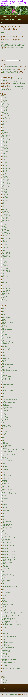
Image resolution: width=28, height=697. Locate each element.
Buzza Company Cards (7, 348)
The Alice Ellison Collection (8, 610)
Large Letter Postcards (7, 465)
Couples (4, 373)
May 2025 (4, 98)
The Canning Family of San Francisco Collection (13, 612)
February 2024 (5, 115)
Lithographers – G (6, 477)
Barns (3, 319)
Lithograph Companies (7, 474)
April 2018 (4, 209)
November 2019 (6, 183)
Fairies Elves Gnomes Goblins (9, 399)
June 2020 (4, 173)
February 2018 (5, 212)
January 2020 (5, 180)
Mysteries (4, 504)
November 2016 (6, 235)
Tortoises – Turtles (6, 632)
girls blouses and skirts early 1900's (13, 45)
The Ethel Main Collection (8, 616)
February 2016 (5, 249)
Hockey (4, 439)
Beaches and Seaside (7, 322)
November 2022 (6, 136)
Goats (3, 430)
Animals (4, 313)
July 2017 (4, 223)
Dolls (3, 387)
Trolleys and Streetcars (7, 642)
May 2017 (4, 226)
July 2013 (4, 296)
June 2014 (4, 279)
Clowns (4, 372)
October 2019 (5, 185)
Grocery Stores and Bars (8, 433)
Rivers (3, 569)
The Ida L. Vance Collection (8, 618)
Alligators (4, 310)
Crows (3, 381)
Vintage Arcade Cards (7, 657)
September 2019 (6, 186)
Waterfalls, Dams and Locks (8, 662)
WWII (3, 671)
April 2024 (4, 112)
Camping (4, 354)
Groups (4, 434)
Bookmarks (4, 334)
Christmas (4, 369)
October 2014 (5, 273)
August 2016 (5, 240)
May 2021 (4, 156)
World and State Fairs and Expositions (11, 668)
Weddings (4, 664)
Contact (11, 16)
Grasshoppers (5, 431)
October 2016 (5, 237)
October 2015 (5, 255)
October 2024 (5, 103)
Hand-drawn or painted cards (9, 436)
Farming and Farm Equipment (9, 402)
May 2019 (4, 191)
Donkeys (4, 389)
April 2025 (4, 100)
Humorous (4, 448)
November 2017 (6, 217)
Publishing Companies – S (8, 557)
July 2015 (4, 259)
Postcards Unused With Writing (9, 537)
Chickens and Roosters (7, 364)
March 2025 (5, 101)
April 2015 (4, 264)
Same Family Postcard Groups (9, 575)
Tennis (3, 607)
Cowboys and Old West (7, 376)
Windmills (4, 665)
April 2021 (4, 158)
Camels (4, 352)
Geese (3, 424)
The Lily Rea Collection (7, 623)
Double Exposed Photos (8, 392)
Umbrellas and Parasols (8, 647)
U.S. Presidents (6, 645)
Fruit (3, 422)
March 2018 (5, 211)
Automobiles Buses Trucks (8, 317)
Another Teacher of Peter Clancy (10, 72)
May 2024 (4, 110)
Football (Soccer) (6, 414)
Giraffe (3, 428)
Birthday (4, 331)
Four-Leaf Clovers (6, 417)
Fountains (4, 416)
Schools (4, 577)
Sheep (3, 581)
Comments (6, 680)
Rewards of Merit (6, 568)
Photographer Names (7, 524)
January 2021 (5, 162)
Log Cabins (5, 480)
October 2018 (5, 200)
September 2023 (6, 123)
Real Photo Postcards (7, 562)
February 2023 (5, 133)
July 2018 (4, 205)
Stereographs (5, 597)
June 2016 (4, 243)
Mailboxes (4, 481)
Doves (3, 393)
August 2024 (5, 106)
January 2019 (5, 196)
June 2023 (4, 127)
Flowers (4, 413)
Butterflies (4, 346)
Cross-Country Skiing (7, 379)
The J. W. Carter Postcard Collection (10, 619)
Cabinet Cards (5, 349)
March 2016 (5, 247)
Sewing (4, 578)
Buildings (4, 345)
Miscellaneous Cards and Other (9, 493)
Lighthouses (5, 469)
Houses (4, 446)
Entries (5, 679)
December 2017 (6, 215)
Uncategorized (5, 648)
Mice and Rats (5, 486)
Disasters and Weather (7, 384)
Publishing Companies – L (8, 553)
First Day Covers (6, 408)
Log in (3, 677)
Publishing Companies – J (8, 550)
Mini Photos (5, 490)
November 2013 (6, 290)
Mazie (3, 32)
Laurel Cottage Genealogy (10, 694)
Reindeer (4, 563)
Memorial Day (5, 483)
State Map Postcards (7, 594)
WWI (3, 670)
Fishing (4, 411)
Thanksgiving (5, 609)
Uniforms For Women (7, 651)
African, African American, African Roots (11, 307)
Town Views (5, 635)
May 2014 (4, 281)
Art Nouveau (5, 316)
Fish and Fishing (6, 410)
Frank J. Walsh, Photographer (9, 71)
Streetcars (4, 601)
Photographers (5, 525)
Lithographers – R (6, 478)
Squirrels (4, 591)
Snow (3, 588)
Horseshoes (5, 443)
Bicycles (4, 325)
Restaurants (5, 566)
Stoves (3, 600)
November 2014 (6, 271)
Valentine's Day (6, 656)
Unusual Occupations (7, 654)
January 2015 (5, 268)
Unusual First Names (7, 653)
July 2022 (4, 142)
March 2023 (5, 132)
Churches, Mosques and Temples (10, 370)
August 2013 (5, 294)
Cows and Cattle (6, 378)
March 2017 (5, 229)
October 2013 (5, 291)
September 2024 (6, 104)
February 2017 (5, 230)
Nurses (3, 509)
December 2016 (6, 234)
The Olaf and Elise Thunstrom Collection (12, 624)
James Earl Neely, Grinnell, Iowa (10, 68)
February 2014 (5, 285)
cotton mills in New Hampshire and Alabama (12, 44)
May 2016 (4, 244)
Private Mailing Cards (7, 542)
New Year (4, 507)
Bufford (3, 340)
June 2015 (4, 261)
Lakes (3, 463)
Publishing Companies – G (8, 547)
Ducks (3, 395)
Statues (4, 595)
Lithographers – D (6, 475)
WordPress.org (5, 682)
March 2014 (5, 284)
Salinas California (6, 574)
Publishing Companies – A (8, 544)
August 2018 (5, 203)
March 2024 (5, 114)
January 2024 (5, 117)
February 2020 (5, 179)
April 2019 (4, 192)
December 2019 (6, 182)
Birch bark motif (5, 326)
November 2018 (6, 199)
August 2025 (5, 95)
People (17, 47)
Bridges (4, 338)
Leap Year (4, 466)
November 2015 (6, 253)
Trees (3, 641)
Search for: (2, 60)
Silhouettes (4, 585)
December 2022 (6, 135)
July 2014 (4, 278)
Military (3, 487)
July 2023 (4, 126)
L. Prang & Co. (5, 458)
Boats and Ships (6, 332)
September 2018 (6, 202)
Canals (3, 355)
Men (3, 484)
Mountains (4, 499)
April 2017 (4, 227)
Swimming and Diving (7, 604)
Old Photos (12, 47)
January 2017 (5, 232)
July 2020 (4, 171)
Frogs (3, 420)
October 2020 (5, 167)
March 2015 (5, 265)
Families (4, 401)
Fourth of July (5, 419)
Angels (3, 311)
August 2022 (5, 141)
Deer (3, 383)
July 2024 (4, 107)
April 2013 (4, 300)
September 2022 (6, 139)
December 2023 (6, 118)
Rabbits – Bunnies (6, 560)
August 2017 (5, 221)
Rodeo (3, 571)
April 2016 (4, 246)
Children (8, 47)
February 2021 (5, 161)
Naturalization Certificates (8, 506)
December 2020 (6, 164)
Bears (3, 323)
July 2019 (4, 189)
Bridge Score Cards (6, 337)
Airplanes (4, 308)
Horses (3, 442)
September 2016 (6, 238)
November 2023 (6, 120)
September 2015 (6, 256)
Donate (16, 16)
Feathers (4, 404)
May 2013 (4, 299)
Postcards (4, 533)
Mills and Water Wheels (7, 489)
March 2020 (5, 177)
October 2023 (5, 121)
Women (4, 667)
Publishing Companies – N (8, 556)
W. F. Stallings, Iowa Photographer (10, 66)
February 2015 (5, 267)
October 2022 (5, 138)
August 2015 (5, 258)
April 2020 (4, 176)
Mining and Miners (6, 492)
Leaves (4, 468)
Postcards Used (6, 539)
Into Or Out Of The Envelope (9, 454)
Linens (3, 471)
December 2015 (6, 252)
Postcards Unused (6, 536)
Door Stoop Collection (7, 390)
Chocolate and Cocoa (7, 367)
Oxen (3, 515)
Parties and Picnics (6, 518)
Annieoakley (17, 34)
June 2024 (4, 109)
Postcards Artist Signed (7, 534)
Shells (3, 583)
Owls (3, 513)
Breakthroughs (5, 335)
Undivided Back (6, 650)
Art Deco (4, 314)
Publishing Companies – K (8, 551)
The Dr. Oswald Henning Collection (10, 615)
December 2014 (6, 270)
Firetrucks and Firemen (7, 407)
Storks (3, 598)
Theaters (4, 629)
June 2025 (4, 97)
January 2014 (5, 287)
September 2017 (6, 220)
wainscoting (6, 46)
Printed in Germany (6, 540)
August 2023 (5, 124)
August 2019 (5, 188)
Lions (3, 472)
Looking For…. (21, 19)
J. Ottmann (4, 455)
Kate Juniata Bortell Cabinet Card (10, 69)
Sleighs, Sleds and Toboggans (9, 586)
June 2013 (4, 297)
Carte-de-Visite (5, 358)
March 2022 (5, 148)
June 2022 (4, 144)
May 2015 (4, 262)
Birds (3, 328)
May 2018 (4, 208)
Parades (4, 516)
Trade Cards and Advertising (9, 636)
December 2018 (6, 197)
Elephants (4, 398)
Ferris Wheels (5, 405)
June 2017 (4, 224)
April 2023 (4, 130)
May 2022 (4, 145)
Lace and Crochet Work (7, 460)
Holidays (4, 440)
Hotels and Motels (6, 445)
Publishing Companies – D (8, 545)
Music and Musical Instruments (9, 503)
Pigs (3, 530)
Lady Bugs (4, 461)
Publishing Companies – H (8, 548)
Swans (3, 603)
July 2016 (4, 241)
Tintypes (4, 630)
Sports (3, 589)
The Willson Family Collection (9, 626)
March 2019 (5, 194)
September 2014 (6, 275)
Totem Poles (5, 633)
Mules (3, 501)
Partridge (4, 519)
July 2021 (4, 153)
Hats (3, 437)
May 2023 (4, 129)
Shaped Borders (6, 580)
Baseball (4, 320)
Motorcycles (5, 498)
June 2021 (4, 155)
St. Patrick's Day (6, 592)
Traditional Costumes (7, 638)
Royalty (4, 572)
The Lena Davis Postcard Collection (10, 621)
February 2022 (5, 150)
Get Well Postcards (6, 427)
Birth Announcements (7, 329)
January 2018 (5, 214)
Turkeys (4, 644)
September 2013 (6, 293)
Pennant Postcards (6, 521)
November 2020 (6, 165)
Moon (3, 496)
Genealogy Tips (6, 425)
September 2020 (6, 168)
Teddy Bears (5, 606)
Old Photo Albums (6, 510)
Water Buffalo (5, 660)
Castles (4, 360)
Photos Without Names (7, 528)
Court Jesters (5, 375)
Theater (4, 627)
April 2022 (4, 147)
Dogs (3, 386)
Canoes (4, 357)
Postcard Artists (5, 531)
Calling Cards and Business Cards (10, 351)
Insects (3, 452)
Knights (4, 457)
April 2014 (4, 282)
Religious (4, 565)
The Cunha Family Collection (9, 613)
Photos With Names (7, 527)
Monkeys (4, 495)
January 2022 (5, 151)
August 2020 (5, 170)
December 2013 (6, 288)
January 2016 (5, 250)
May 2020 (4, 174)
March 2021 (5, 159)
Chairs (3, 363)
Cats (3, 361)
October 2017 (5, 218)
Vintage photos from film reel (9, 659)
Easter (3, 396)
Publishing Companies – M (8, 554)
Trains (3, 639)
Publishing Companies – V (8, 559)
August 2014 (5, 276)
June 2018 (4, 206)
